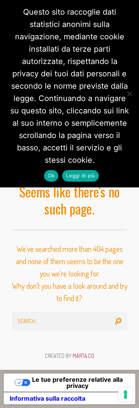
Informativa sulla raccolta (47, 398)
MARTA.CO (83, 355)
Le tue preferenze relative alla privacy (77, 382)
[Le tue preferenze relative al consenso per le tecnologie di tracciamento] (125, 394)
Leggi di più (80, 175)
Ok (51, 175)
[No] (129, 94)
